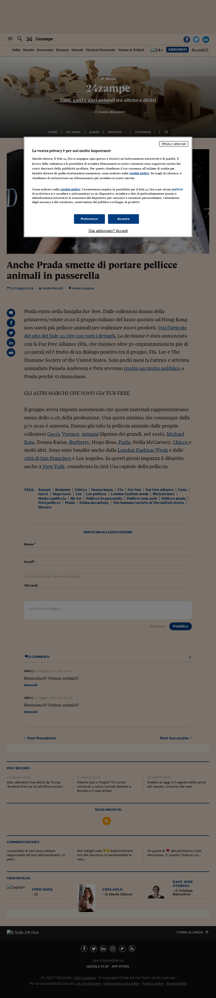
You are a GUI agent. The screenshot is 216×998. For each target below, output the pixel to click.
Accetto (123, 219)
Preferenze (89, 219)
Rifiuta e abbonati (174, 143)
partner (177, 189)
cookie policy (139, 173)
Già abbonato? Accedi (108, 230)
